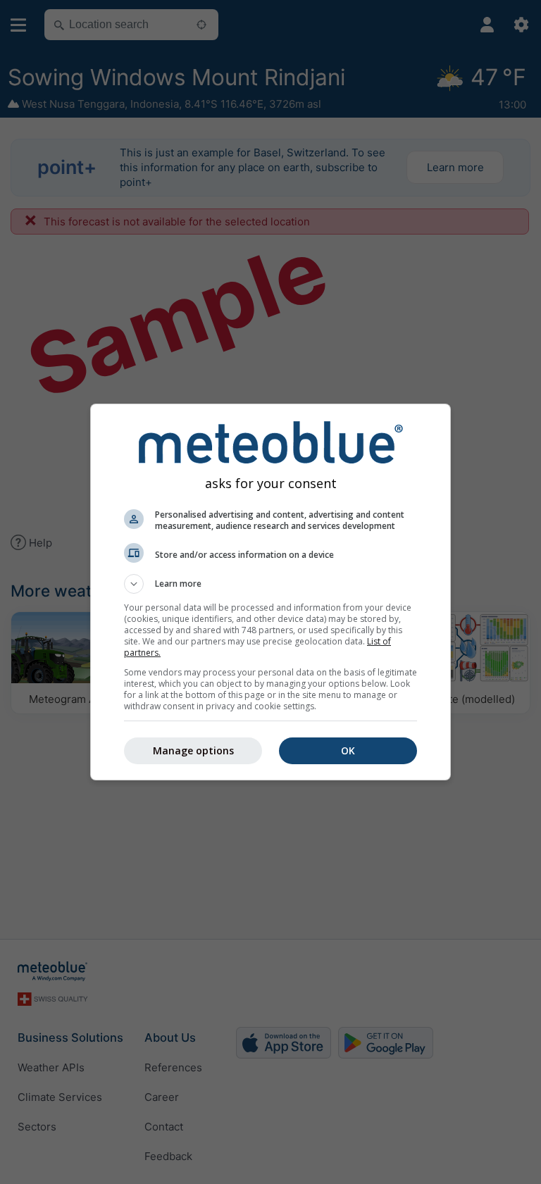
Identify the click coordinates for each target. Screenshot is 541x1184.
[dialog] (270, 592)
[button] (270, 584)
